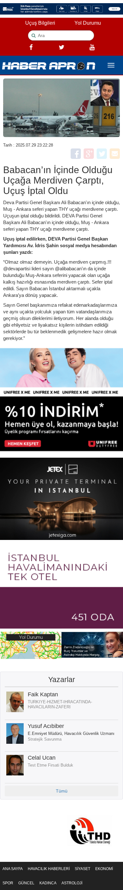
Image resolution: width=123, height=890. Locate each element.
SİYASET (82, 869)
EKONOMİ (104, 869)
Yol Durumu (87, 23)
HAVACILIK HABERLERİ (49, 869)
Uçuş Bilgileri (40, 23)
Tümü (61, 790)
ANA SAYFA (13, 869)
